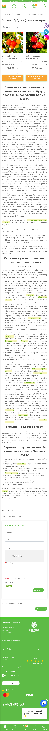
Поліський (30, 295)
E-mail (7, 539)
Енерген (24, 341)
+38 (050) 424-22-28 (9, 630)
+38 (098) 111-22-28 (8, 628)
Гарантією (21, 464)
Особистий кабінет (12, 675)
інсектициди (23, 415)
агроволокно (29, 383)
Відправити (38, 590)
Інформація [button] (10, 671)
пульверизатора (34, 318)
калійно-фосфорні (40, 373)
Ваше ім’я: (9, 532)
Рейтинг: (9, 548)
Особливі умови (11, 473)
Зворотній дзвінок (10, 683)
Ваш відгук (10, 563)
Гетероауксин (11, 341)
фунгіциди (9, 410)
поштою (5, 491)
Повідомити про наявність (13, 78)
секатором (9, 336)
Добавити (8, 585)
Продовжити (41, 608)
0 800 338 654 (7, 632)
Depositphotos (24, 667)
